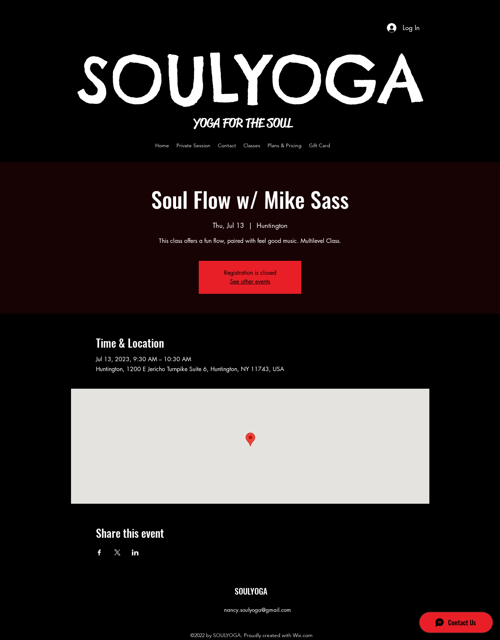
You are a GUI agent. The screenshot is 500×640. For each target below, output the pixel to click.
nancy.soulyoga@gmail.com (257, 609)
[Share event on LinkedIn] (135, 552)
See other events (250, 281)
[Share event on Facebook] (99, 552)
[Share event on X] (117, 552)
